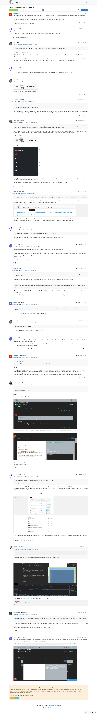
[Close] (86, 687)
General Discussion (14, 9)
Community (18, 2)
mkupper (15, 244)
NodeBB (47, 707)
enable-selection (57, 339)
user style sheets (29, 598)
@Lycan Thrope (23, 28)
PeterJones (15, 28)
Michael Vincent (16, 382)
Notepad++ (53, 705)
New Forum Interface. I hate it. (31, 44)
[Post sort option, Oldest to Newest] (78, 10)
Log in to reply (84, 9)
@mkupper (22, 268)
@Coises (22, 67)
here (55, 202)
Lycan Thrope (16, 13)
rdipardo (15, 546)
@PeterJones (21, 79)
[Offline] (11, 14)
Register (12, 698)
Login (17, 698)
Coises (14, 42)
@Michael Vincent (23, 474)
